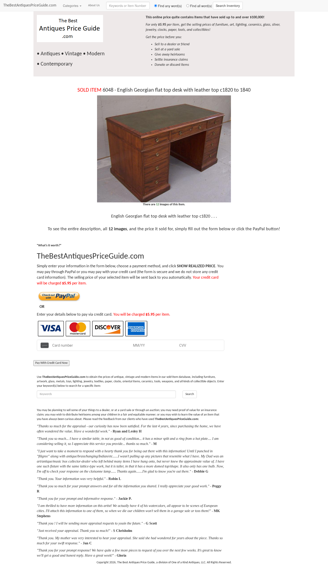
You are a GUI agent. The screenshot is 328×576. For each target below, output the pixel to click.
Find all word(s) (200, 6)
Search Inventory (228, 5)
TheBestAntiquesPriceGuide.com (29, 5)
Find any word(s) (169, 6)
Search (189, 394)
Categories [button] (71, 5)
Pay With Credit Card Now (51, 363)
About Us (94, 5)
